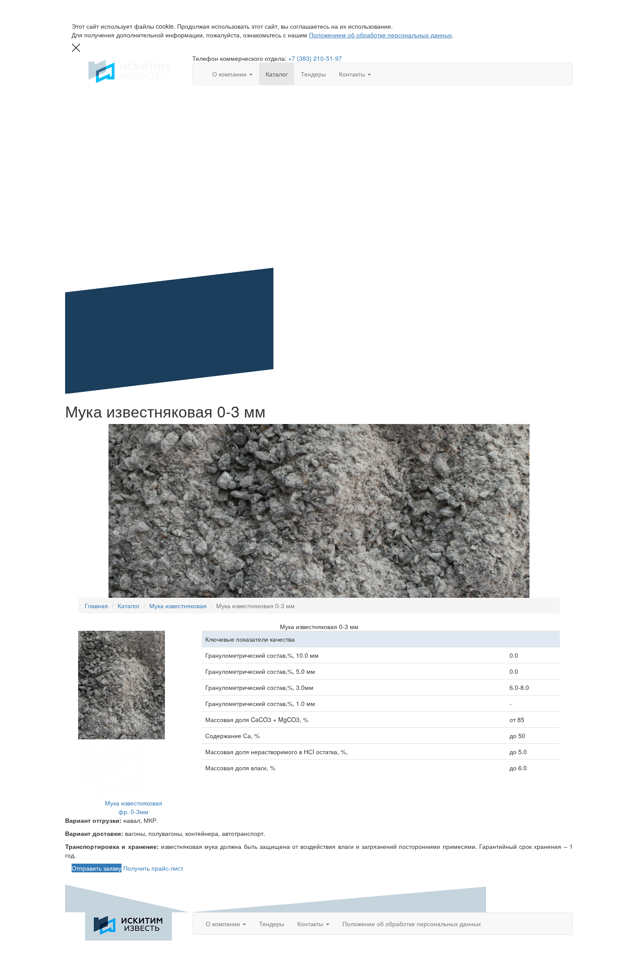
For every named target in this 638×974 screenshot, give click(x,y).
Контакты (353, 74)
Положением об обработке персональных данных (380, 34)
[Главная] (129, 926)
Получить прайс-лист (153, 868)
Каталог (277, 74)
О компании (230, 74)
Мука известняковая (178, 605)
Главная (96, 605)
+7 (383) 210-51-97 (315, 58)
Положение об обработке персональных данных (411, 923)
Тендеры (313, 74)
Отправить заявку (97, 868)
